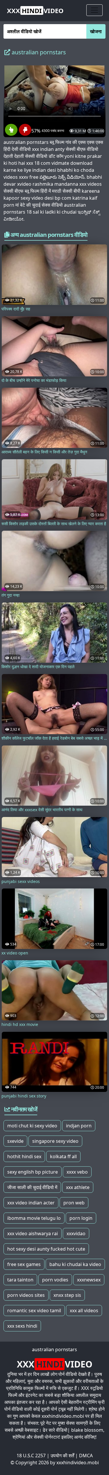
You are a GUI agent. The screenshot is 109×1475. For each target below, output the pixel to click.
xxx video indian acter (31, 1202)
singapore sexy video (55, 1141)
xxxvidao (76, 1233)
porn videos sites (26, 1295)
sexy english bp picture (32, 1172)
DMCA (86, 1455)
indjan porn (79, 1125)
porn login (80, 1218)
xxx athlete (78, 1187)
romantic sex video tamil (34, 1310)
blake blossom (87, 1430)
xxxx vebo (77, 1172)
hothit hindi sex (24, 1156)
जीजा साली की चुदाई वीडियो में (32, 1187)
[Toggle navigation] (94, 10)
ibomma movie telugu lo (34, 1218)
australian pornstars (54, 1349)
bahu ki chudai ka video (75, 1264)
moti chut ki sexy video (32, 1125)
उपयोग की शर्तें (62, 1455)
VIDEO (35, 10)
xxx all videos (84, 1310)
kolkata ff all (63, 1156)
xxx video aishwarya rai (32, 1233)
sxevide (15, 1141)
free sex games (24, 1264)
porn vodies (55, 1279)
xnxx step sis (67, 1295)
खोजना (96, 31)
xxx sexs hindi (22, 1326)
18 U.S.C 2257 (31, 1455)
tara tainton (20, 1279)
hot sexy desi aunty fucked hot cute (46, 1249)
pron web (74, 1202)
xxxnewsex (89, 1279)
